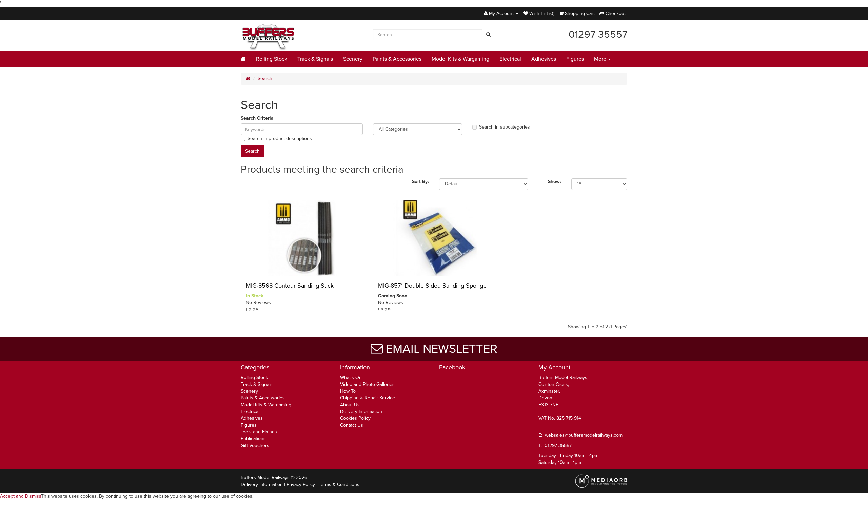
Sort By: (420, 181)
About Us (350, 405)
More (601, 59)
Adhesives (543, 59)
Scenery (352, 59)
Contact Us (351, 425)
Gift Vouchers (255, 445)
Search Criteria (257, 118)
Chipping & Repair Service (367, 398)
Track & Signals (315, 59)
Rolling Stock (271, 59)
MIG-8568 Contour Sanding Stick (290, 285)
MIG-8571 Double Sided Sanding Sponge (432, 285)
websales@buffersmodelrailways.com (584, 435)
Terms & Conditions (339, 484)
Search (265, 78)
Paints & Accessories (397, 59)
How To (348, 391)
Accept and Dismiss (20, 496)
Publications (253, 439)
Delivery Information (361, 411)
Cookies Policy (355, 418)
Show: (554, 181)
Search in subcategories (504, 127)
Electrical (510, 59)
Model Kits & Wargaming (460, 59)
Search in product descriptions (280, 138)
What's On (351, 377)
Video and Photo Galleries (367, 384)
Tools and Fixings (259, 432)
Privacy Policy (301, 484)
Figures (575, 59)
